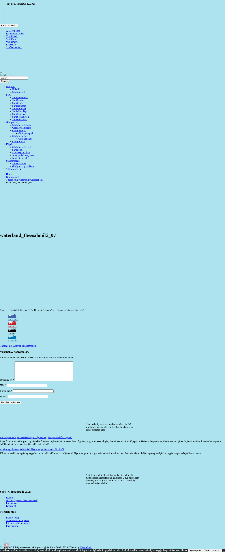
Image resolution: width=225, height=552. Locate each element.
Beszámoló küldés (15, 33)
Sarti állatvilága (19, 111)
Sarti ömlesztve (19, 119)
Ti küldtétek (12, 36)
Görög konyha (19, 130)
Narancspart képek (21, 152)
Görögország (18, 92)
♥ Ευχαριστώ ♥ (13, 169)
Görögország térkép (21, 125)
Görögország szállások (23, 166)
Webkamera (12, 42)
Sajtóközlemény (14, 47)
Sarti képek (17, 100)
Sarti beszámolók (20, 116)
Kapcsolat (11, 44)
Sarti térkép (17, 103)
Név (3, 385)
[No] (223, 551)
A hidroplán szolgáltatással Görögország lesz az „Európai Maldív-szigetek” (36, 437)
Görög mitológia (20, 136)
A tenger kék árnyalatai (23, 155)
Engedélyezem (195, 550)
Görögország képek (21, 147)
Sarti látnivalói (19, 114)
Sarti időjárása (19, 105)
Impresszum (12, 526)
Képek (9, 144)
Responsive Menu (9, 25)
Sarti (8, 94)
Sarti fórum (11, 39)
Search (3, 75)
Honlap (3, 396)
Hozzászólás (7, 380)
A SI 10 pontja (13, 31)
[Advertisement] (112, 207)
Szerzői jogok (12, 517)
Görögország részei (21, 127)
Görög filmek (18, 141)
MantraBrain (86, 547)
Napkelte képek (19, 158)
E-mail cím (6, 391)
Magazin (10, 86)
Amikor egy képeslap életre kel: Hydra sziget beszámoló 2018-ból (32, 449)
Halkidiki (16, 89)
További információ (212, 550)
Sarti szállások (19, 163)
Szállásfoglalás (13, 160)
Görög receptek (25, 133)
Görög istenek (25, 138)
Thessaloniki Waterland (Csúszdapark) (18, 346)
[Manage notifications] (6, 545)
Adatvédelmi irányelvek (17, 520)
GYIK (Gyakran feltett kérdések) (22, 500)
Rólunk (9, 497)
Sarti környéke (19, 108)
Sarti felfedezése (20, 97)
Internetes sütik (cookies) (18, 523)
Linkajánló (11, 503)
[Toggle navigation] (1, 72)
